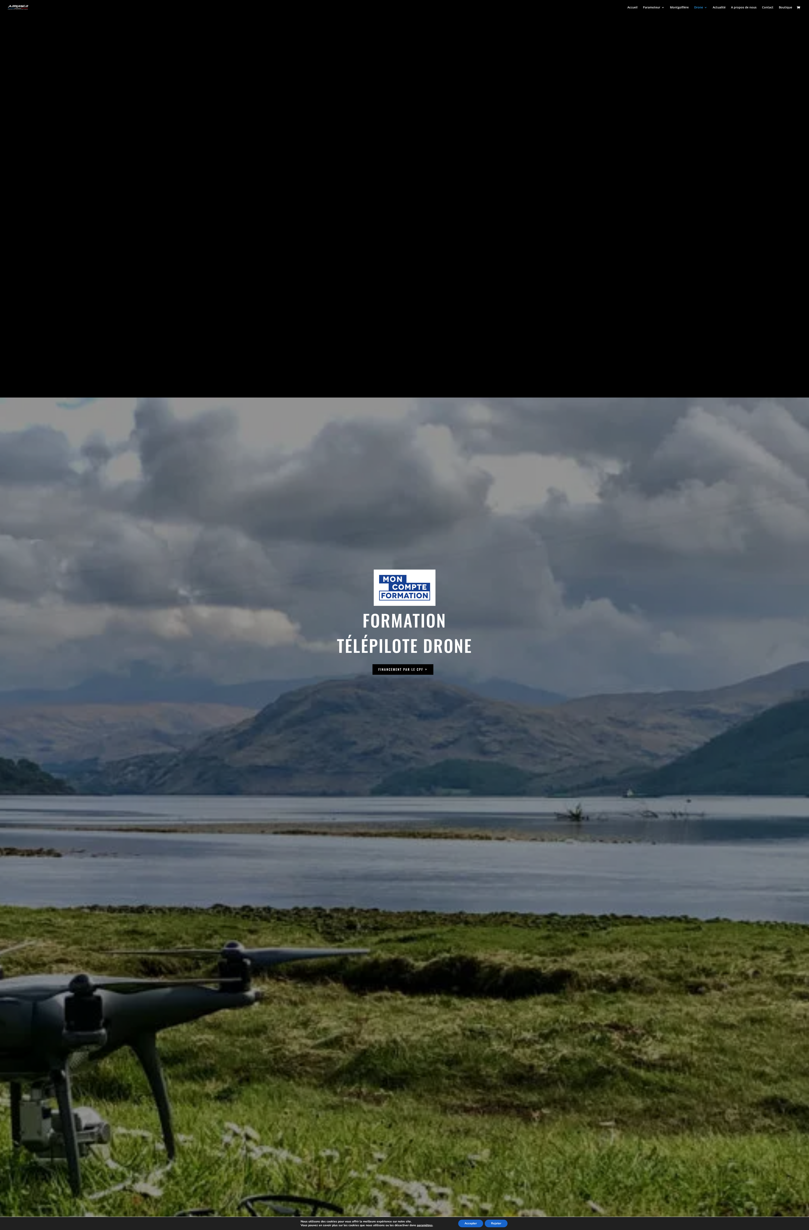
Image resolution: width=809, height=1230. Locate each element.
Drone (698, 7)
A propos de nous (744, 7)
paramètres (425, 1225)
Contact (767, 7)
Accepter (471, 1223)
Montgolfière (679, 7)
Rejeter (496, 1223)
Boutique (785, 7)
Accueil (632, 7)
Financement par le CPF (400, 669)
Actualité (719, 7)
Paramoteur (651, 7)
